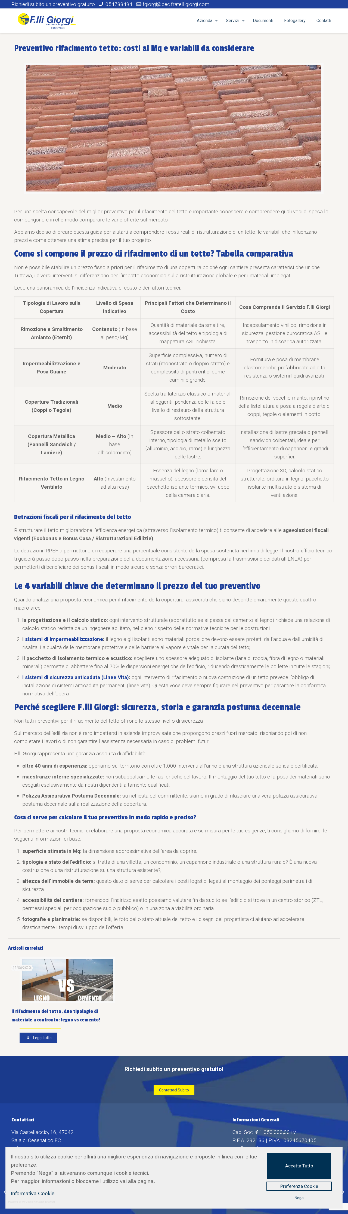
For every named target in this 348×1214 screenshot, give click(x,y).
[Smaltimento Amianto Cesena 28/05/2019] (343, 1192)
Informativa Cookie (33, 1193)
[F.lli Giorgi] (46, 20)
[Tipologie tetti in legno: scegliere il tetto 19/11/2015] (5, 1192)
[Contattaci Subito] (174, 1089)
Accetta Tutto (299, 1166)
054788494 (118, 4)
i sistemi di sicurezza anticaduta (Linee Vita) (75, 677)
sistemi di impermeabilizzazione (64, 639)
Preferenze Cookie (299, 1186)
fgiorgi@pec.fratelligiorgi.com (176, 4)
